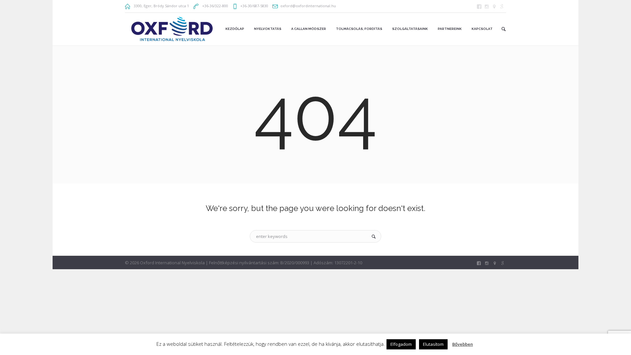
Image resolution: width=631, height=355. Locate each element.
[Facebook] (479, 6)
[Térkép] (494, 6)
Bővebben (462, 344)
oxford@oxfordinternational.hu (308, 5)
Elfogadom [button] (401, 344)
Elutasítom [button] (433, 344)
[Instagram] (486, 6)
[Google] (502, 6)
